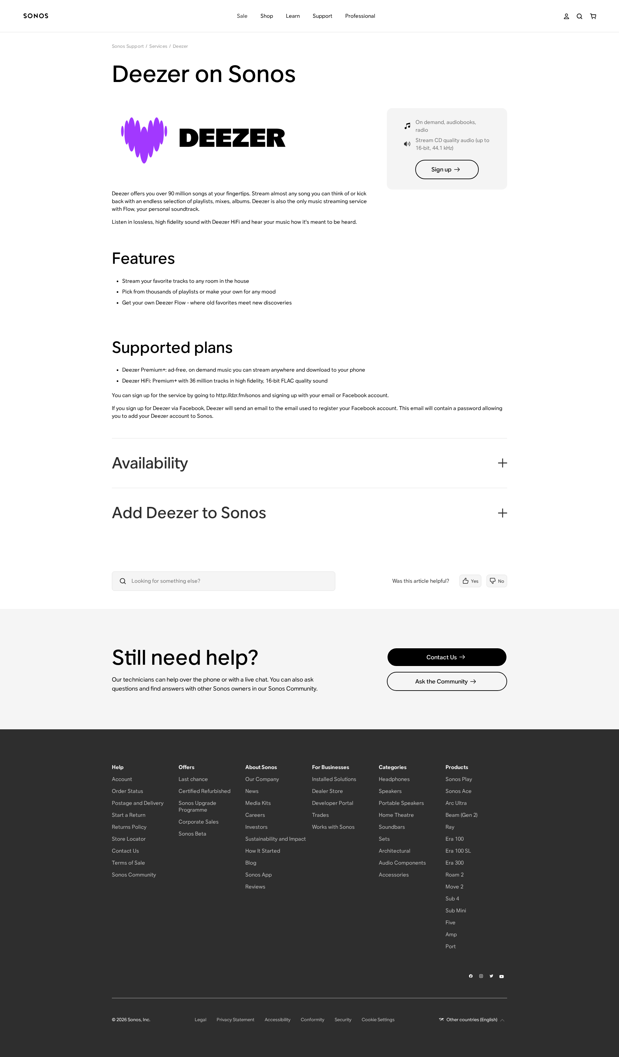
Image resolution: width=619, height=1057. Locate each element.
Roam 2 (455, 874)
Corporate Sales (199, 821)
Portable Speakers (401, 803)
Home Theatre (396, 815)
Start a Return (128, 815)
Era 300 (455, 862)
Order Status (127, 791)
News (252, 791)
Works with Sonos (333, 827)
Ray (450, 827)
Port (451, 946)
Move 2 (454, 886)
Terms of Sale (128, 862)
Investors (256, 827)
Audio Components (402, 862)
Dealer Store (327, 791)
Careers (255, 815)
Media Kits (258, 803)
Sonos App (258, 874)
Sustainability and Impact (275, 839)
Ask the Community (441, 681)
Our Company (262, 779)
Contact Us (442, 657)
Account (122, 779)
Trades (320, 815)
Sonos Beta (192, 833)
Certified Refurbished (205, 791)
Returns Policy (129, 827)
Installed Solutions (334, 779)
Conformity (312, 1019)
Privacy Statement (235, 1019)
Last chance (193, 779)
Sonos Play (459, 779)
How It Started (262, 850)
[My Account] (566, 16)
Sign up (441, 169)
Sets (384, 839)
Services (158, 46)
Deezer (180, 46)
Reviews (255, 886)
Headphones (394, 779)
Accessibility (277, 1019)
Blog (250, 862)
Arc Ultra (456, 803)
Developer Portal (332, 803)
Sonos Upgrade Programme (197, 806)
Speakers (390, 791)
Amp (451, 934)
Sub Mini (456, 910)
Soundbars (392, 827)
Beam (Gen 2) (461, 815)
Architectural (394, 850)
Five (451, 922)
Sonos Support (128, 46)
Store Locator (129, 839)
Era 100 (455, 839)
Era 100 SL (458, 850)
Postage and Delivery (137, 803)
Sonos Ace (459, 791)
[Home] (36, 16)
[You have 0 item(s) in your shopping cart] (593, 16)
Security (343, 1019)
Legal (200, 1019)
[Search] (579, 16)
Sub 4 (452, 898)
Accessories (394, 874)
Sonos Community (134, 874)
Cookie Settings (378, 1019)
